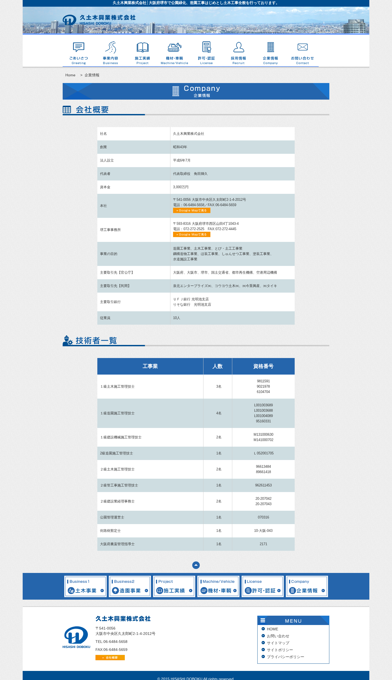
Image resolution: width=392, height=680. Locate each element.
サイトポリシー (280, 650)
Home (70, 75)
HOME (272, 629)
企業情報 (271, 51)
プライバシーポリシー (285, 657)
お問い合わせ (303, 51)
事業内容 (111, 51)
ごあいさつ (79, 51)
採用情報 (239, 51)
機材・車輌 (175, 51)
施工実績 (143, 51)
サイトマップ (278, 643)
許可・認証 (207, 51)
